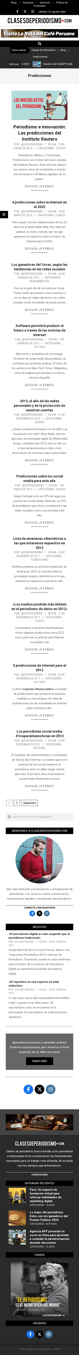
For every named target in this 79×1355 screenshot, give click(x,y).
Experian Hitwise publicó (38, 689)
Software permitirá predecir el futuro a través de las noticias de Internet (40, 330)
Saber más (39, 1061)
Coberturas (39, 559)
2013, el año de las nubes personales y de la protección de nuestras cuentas (39, 405)
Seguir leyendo (39, 186)
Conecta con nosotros (39, 907)
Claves (61, 148)
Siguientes (29, 803)
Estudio (39, 346)
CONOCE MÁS (39, 1174)
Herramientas (39, 281)
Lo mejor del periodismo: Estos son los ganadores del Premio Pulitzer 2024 (49, 1216)
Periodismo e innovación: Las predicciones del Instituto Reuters (39, 133)
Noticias (39, 748)
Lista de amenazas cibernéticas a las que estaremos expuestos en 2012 (39, 543)
